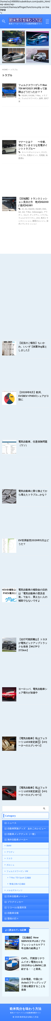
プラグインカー (15, 901)
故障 (41, 98)
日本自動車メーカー (17, 896)
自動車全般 (13, 912)
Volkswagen (37, 212)
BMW (9, 845)
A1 (23, 209)
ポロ (38, 218)
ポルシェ (10, 865)
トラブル (22, 155)
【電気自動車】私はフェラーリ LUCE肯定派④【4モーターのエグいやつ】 (32, 791)
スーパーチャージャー (31, 152)
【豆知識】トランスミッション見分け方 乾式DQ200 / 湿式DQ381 (33, 202)
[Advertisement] (25, 122)
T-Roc (38, 95)
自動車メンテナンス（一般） (22, 834)
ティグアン (34, 215)
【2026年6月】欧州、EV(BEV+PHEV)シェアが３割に (33, 396)
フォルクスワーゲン (29, 98)
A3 (26, 209)
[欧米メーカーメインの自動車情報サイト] (25, 20)
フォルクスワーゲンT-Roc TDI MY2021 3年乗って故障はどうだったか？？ (32, 88)
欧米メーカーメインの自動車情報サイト (25, 1013)
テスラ (44, 152)
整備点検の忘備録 (17, 884)
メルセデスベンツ (14, 890)
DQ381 (24, 95)
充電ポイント (32, 155)
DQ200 (31, 209)
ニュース (11, 822)
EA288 (31, 95)
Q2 (19, 212)
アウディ (10, 852)
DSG (44, 209)
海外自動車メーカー (17, 839)
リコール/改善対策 (16, 907)
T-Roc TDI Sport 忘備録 (20, 877)
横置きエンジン (38, 221)
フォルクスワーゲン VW (17, 871)
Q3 (23, 212)
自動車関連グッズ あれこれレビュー (26, 828)
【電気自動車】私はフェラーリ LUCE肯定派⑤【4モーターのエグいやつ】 (32, 742)
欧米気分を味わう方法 (25, 1008)
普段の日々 (13, 918)
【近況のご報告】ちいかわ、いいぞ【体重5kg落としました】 (32, 346)
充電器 (42, 155)
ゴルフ (26, 215)
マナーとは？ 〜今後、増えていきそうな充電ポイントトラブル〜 (32, 145)
